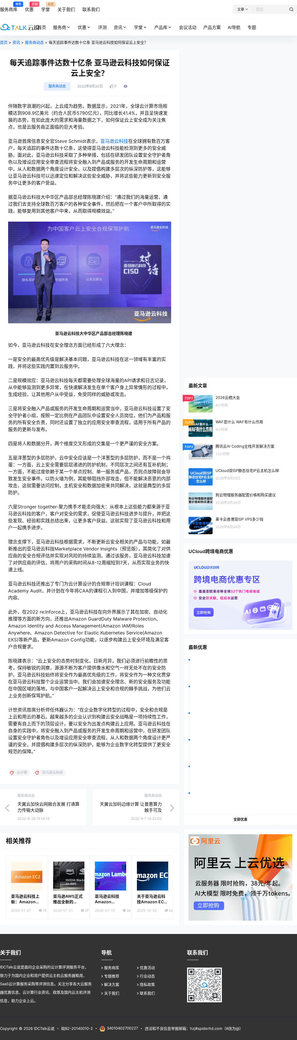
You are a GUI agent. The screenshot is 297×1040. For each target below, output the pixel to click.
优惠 (82, 27)
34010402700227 (122, 1028)
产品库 (160, 27)
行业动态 (147, 976)
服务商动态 (34, 42)
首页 (4, 42)
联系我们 (147, 993)
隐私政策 (147, 984)
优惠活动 (147, 967)
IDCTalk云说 (44, 1028)
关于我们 (111, 993)
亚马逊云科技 (114, 141)
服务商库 (111, 967)
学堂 (138, 27)
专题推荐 (111, 976)
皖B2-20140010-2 (77, 1028)
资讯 (118, 27)
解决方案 (111, 984)
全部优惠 (240, 819)
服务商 (59, 27)
